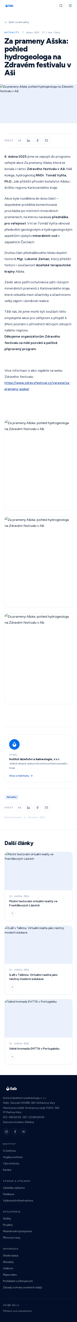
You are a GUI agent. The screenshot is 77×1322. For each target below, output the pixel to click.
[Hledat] (61, 5)
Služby (7, 1218)
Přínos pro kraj (11, 1237)
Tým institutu (11, 1163)
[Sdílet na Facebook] (37, 140)
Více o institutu (19, 775)
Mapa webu (10, 1274)
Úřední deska (10, 1255)
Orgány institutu (13, 1157)
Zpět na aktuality (18, 22)
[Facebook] (15, 1131)
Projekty (8, 1225)
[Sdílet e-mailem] (46, 140)
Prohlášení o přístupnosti (18, 1281)
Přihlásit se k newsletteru (17, 1311)
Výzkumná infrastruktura (18, 1200)
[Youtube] (23, 1131)
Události (8, 1268)
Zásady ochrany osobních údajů (22, 1287)
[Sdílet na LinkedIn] (28, 140)
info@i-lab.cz (11, 1305)
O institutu (9, 1150)
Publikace (8, 1194)
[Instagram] (6, 1131)
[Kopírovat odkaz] (19, 140)
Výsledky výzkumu (14, 1187)
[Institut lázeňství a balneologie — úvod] (9, 5)
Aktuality (8, 1262)
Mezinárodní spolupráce (17, 1231)
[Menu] (70, 5)
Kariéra (7, 1169)
